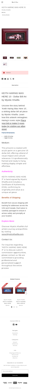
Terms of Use (15, 354)
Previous (2, 293)
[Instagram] (13, 324)
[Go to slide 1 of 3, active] (11, 307)
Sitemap (15, 334)
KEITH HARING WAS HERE (7, 302)
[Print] (8, 79)
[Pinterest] (13, 79)
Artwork (15, 342)
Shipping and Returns (15, 353)
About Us (15, 358)
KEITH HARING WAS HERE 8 (21, 302)
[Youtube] (16, 324)
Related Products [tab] (15, 279)
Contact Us (15, 356)
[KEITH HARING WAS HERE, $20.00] (7, 290)
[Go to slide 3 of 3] (16, 307)
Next (26, 293)
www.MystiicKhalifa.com (13, 234)
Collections (15, 344)
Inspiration (15, 333)
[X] (10, 79)
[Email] (5, 79)
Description (15, 85)
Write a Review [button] (5, 14)
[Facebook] (2, 79)
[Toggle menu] (2, 2)
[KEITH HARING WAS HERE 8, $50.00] (20, 290)
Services (15, 345)
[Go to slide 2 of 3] (14, 307)
